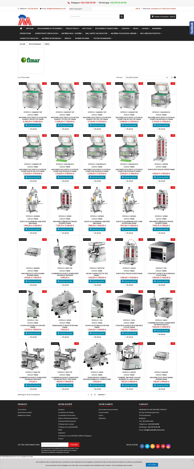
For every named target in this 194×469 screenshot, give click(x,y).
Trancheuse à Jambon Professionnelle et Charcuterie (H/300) (97, 379)
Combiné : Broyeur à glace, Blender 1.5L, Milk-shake (129, 378)
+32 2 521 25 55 (32, 9)
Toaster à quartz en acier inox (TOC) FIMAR (161, 274)
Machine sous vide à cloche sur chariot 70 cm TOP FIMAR (65, 118)
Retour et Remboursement (68, 418)
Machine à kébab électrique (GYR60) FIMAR (161, 222)
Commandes (103, 412)
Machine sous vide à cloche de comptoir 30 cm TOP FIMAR (32, 170)
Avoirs (101, 415)
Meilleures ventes (24, 415)
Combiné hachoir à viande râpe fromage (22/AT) (161, 324)
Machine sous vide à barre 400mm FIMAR (161, 378)
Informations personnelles (108, 409)
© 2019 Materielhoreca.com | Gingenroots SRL (16, 457)
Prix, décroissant (147, 77)
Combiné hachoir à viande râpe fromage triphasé (64, 274)
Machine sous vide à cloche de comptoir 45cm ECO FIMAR (161, 118)
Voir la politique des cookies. (122, 465)
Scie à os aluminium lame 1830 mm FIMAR (97, 222)
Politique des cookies (66, 424)
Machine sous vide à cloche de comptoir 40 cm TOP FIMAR (129, 118)
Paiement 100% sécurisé (67, 421)
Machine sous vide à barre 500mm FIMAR (32, 274)
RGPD (60, 430)
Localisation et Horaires (66, 415)
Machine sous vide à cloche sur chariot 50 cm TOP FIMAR (97, 118)
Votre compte (106, 404)
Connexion (155, 9)
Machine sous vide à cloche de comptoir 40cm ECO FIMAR (65, 170)
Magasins (61, 433)
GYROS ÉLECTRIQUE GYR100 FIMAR (161, 169)
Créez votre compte (168, 9)
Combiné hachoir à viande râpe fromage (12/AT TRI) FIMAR (64, 378)
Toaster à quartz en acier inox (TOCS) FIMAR (129, 326)
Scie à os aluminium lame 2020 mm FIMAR (33, 222)
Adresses (102, 418)
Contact (143, 404)
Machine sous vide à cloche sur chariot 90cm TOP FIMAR (33, 118)
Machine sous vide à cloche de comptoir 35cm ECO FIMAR (97, 170)
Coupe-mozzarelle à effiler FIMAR (97, 326)
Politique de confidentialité (68, 427)
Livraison (61, 409)
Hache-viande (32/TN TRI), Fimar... (97, 274)
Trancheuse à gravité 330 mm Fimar (65, 326)
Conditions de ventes (66, 412)
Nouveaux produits (25, 412)
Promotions (22, 409)
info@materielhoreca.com (56, 9)
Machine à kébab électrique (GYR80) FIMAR (65, 222)
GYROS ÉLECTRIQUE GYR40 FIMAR (129, 273)
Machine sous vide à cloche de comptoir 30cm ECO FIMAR (129, 170)
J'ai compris (152, 465)
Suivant (102, 395)
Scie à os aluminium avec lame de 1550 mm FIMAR (129, 222)
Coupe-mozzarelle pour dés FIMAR (32, 326)
